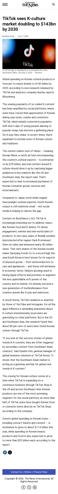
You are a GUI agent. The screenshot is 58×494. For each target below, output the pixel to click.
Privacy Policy (40, 472)
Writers (27, 472)
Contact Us (16, 472)
